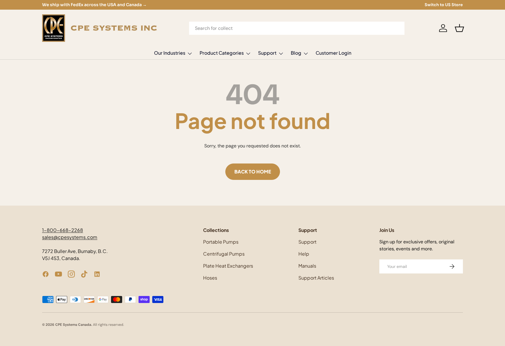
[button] (459, 28)
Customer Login (333, 53)
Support (267, 53)
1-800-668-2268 (62, 230)
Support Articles (316, 278)
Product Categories (222, 53)
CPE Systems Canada (73, 324)
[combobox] (297, 28)
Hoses (210, 278)
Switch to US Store (444, 4)
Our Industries (169, 53)
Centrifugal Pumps (224, 254)
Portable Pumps (220, 242)
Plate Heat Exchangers (228, 266)
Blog (296, 53)
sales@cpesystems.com (69, 237)
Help (303, 254)
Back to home (252, 171)
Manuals (307, 266)
